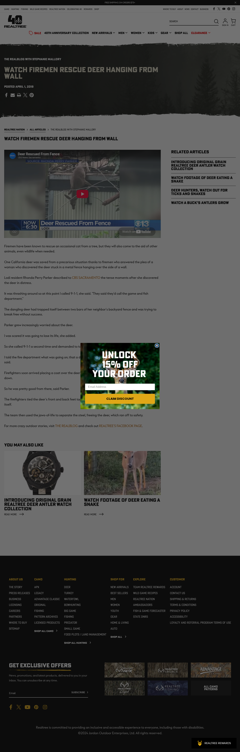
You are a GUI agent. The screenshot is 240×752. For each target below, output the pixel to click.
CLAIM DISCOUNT (120, 398)
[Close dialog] (157, 345)
